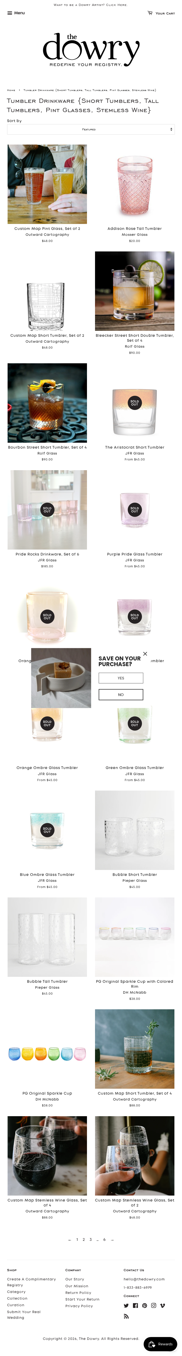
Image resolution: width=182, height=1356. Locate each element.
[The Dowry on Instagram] (153, 1306)
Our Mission (76, 1286)
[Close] (145, 654)
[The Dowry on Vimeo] (162, 1306)
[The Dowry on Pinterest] (144, 1306)
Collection (17, 1298)
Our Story (74, 1279)
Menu (19, 12)
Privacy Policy (79, 1306)
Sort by (14, 120)
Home (11, 90)
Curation (15, 1305)
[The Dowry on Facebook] (135, 1306)
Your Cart (165, 14)
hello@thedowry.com (144, 1279)
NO (121, 694)
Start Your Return (82, 1299)
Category (16, 1292)
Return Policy (78, 1293)
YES (121, 678)
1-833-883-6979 (138, 1287)
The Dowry (89, 1339)
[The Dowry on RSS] (126, 1317)
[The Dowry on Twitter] (126, 1306)
